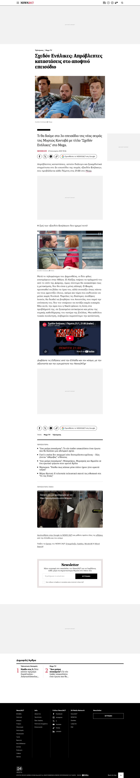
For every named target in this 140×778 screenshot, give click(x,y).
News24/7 (74, 714)
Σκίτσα (18, 746)
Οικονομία (19, 727)
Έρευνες (19, 740)
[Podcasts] (112, 2)
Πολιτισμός (20, 730)
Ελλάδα (18, 714)
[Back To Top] (121, 775)
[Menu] (17, 2)
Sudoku (80, 544)
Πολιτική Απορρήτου (41, 723)
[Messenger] (51, 156)
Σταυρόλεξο (71, 544)
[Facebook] (39, 156)
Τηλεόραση (39, 50)
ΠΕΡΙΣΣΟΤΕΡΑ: (42, 444)
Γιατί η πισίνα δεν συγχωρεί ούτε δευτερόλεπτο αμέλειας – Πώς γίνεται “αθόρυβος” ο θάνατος (69, 456)
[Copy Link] (56, 156)
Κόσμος (18, 720)
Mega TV (48, 50)
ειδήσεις (99, 535)
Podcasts (19, 750)
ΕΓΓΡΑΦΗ (108, 716)
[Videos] (108, 2)
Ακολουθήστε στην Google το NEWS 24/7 (54, 535)
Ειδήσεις (56, 360)
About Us (38, 714)
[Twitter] (45, 156)
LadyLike (74, 723)
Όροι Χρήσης (39, 720)
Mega (88, 171)
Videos (18, 753)
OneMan (73, 720)
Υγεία (18, 737)
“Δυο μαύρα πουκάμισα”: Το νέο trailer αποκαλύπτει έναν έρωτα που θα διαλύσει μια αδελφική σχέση (69, 449)
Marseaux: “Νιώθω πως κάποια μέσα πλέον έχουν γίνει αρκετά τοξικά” (69, 468)
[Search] (122, 2)
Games (48, 544)
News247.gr (80, 364)
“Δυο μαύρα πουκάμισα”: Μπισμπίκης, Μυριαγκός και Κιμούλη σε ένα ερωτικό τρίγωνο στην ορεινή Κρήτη (70, 462)
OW (72, 727)
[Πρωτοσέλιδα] (104, 2)
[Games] (116, 2)
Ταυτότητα (38, 717)
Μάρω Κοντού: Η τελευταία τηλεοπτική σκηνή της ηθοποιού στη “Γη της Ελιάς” (70, 474)
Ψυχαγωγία (20, 733)
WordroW (88, 544)
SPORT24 (74, 717)
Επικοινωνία (38, 727)
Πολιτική (19, 717)
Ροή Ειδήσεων (20, 743)
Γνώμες (18, 723)
